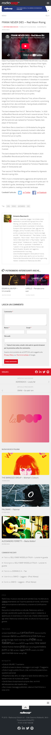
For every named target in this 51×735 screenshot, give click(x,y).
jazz (13, 643)
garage (4, 640)
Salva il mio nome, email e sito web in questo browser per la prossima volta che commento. (24, 346)
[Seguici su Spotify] (47, 371)
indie (8, 206)
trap (25, 653)
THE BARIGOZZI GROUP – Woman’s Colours (20, 477)
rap (11, 649)
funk (39, 636)
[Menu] (48, 3)
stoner (16, 653)
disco (18, 636)
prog (34, 647)
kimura (17, 643)
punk (4, 649)
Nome (6, 328)
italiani (14, 206)
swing (21, 653)
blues (14, 633)
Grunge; (10, 640)
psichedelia (21, 206)
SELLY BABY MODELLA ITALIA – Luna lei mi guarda (29, 557)
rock (28, 206)
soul (41, 650)
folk (35, 636)
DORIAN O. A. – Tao (19, 571)
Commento (8, 312)
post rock (29, 647)
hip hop (25, 640)
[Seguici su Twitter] (44, 371)
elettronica (26, 636)
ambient (4, 633)
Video (4, 16)
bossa (18, 633)
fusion (43, 636)
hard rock (18, 640)
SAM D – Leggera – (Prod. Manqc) (25, 577)
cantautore (27, 632)
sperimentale (7, 653)
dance (13, 636)
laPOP (21, 643)
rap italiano (16, 650)
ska (38, 650)
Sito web (7, 336)
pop (22, 646)
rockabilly (34, 650)
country (43, 633)
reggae (22, 650)
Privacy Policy (9, 355)
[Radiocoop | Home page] (14, 3)
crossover (6, 636)
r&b (8, 650)
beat (9, 633)
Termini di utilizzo (23, 355)
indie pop (39, 640)
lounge (26, 643)
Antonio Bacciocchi (10, 27)
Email (28, 328)
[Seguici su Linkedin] (40, 371)
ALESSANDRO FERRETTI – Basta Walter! (19, 541)
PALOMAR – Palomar (11, 509)
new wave (40, 643)
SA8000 (5, 602)
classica (37, 633)
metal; (31, 643)
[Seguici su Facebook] (36, 371)
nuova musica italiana (11, 647)
